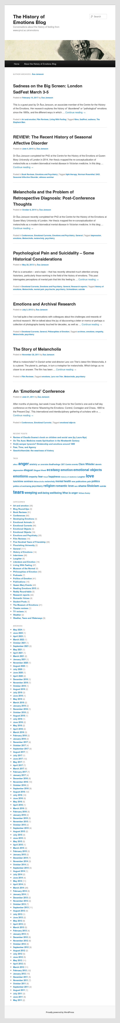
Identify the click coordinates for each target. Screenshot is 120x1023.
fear (40, 476)
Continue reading (75, 112)
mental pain (39, 289)
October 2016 (19, 785)
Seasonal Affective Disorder (25, 177)
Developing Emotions (23, 518)
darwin (98, 464)
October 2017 (19, 745)
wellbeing (56, 493)
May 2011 (17, 1000)
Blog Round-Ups (21, 508)
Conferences (27, 235)
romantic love (64, 486)
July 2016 (17, 794)
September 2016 (21, 788)
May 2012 (17, 960)
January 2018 (19, 738)
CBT (63, 464)
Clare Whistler (87, 464)
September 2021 (21, 646)
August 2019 (19, 689)
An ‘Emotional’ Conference (39, 391)
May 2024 (17, 629)
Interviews (18, 555)
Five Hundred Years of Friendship (29, 541)
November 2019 (20, 682)
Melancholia (27, 238)
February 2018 (20, 735)
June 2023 (18, 632)
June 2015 (18, 838)
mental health (63, 481)
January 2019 (19, 705)
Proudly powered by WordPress (60, 1012)
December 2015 (20, 818)
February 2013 (20, 930)
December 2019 (20, 679)
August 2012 (19, 950)
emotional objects (67, 422)
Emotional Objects (22, 528)
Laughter (81, 476)
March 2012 (18, 967)
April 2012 (18, 963)
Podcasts (17, 575)
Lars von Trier (57, 376)
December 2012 (20, 937)
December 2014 (20, 857)
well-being (43, 493)
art (39, 464)
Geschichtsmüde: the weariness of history (33, 450)
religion (49, 485)
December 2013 (20, 897)
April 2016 (18, 804)
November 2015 (20, 821)
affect (15, 464)
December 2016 (20, 778)
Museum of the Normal (24, 568)
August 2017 (19, 751)
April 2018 (18, 728)
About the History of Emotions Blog (40, 63)
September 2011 (21, 986)
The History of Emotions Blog (29, 19)
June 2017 (18, 758)
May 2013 (17, 920)
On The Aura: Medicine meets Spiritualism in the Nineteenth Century (46, 440)
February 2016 (20, 811)
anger (23, 463)
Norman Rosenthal (86, 174)
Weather (17, 614)
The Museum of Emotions (25, 604)
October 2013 (19, 904)
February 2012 (20, 970)
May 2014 (17, 880)
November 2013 (20, 900)
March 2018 (18, 732)
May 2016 (17, 801)
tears (18, 492)
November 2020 (20, 662)
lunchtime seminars (23, 481)
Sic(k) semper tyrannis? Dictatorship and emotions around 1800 (44, 443)
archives (81, 331)
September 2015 (21, 827)
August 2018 (19, 715)
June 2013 (18, 917)
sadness (92, 119)
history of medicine (69, 477)
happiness (54, 476)
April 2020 (18, 675)
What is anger (70, 493)
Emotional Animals (22, 522)
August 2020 (19, 665)
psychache (50, 289)
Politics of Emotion (22, 578)
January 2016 (19, 814)
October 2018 (19, 712)
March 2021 (18, 656)
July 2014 (17, 874)
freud (45, 477)
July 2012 (17, 953)
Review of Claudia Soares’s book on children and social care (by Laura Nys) (50, 437)
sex (76, 486)
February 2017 (20, 771)
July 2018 (17, 718)
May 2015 (17, 841)
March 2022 (18, 639)
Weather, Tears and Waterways (27, 617)
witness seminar (46, 177)
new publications (79, 481)
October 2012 (19, 943)
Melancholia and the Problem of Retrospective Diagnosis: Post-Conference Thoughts (54, 198)
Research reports (79, 286)
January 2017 (19, 775)
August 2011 (19, 990)
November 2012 (20, 940)
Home (16, 63)
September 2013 (21, 907)
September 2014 (21, 867)
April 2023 (18, 636)
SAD (98, 174)
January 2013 (19, 933)
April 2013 (18, 923)
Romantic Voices (21, 598)
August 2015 (19, 831)
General (79, 235)
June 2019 (18, 695)
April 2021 (18, 652)
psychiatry (50, 238)
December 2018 (20, 708)
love (90, 476)
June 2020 (18, 672)
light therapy (71, 174)
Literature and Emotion (24, 561)
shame (82, 486)
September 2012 (21, 947)
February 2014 (20, 890)
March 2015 (18, 847)
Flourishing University (24, 545)
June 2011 (18, 996)
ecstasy (53, 469)
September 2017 (21, 748)
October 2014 (19, 864)
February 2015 (20, 851)
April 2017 (18, 765)
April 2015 (18, 844)
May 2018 (17, 725)
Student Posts (20, 601)
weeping (31, 492)
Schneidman (72, 289)
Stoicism (93, 486)
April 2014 (18, 884)
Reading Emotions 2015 (24, 588)
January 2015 (19, 854)
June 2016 (18, 798)
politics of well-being (22, 486)
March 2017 (18, 768)
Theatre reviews (20, 608)
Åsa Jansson (38, 74)
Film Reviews (43, 119)
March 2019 (18, 702)
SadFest (83, 119)
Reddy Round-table (22, 591)
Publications (19, 581)
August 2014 (19, 871)
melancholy (39, 238)
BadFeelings (54, 464)
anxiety (33, 464)
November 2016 (20, 781)
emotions (17, 238)
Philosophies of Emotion (58, 331)
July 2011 (17, 993)
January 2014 (19, 894)
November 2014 (20, 861)
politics (96, 481)
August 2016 (19, 791)
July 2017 (17, 755)
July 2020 (17, 669)
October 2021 (19, 642)
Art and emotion (29, 119)
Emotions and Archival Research (44, 304)
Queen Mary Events (22, 584)
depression (96, 235)
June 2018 (18, 722)
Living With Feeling (58, 119)
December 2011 (20, 976)
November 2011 (20, 980)
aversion (44, 464)
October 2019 (19, 685)
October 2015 (19, 824)
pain (89, 481)
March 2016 (18, 808)
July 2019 (17, 692)
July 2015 (17, 834)
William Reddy (84, 493)
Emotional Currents (42, 235)
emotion (67, 469)
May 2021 (17, 649)
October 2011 (19, 983)
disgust (28, 470)
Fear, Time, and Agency (24, 447)
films (76, 119)
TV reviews (18, 611)
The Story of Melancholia (37, 349)
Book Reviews (28, 174)
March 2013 (18, 927)
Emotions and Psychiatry (46, 174)
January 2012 (19, 973)
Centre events (71, 464)
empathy (99, 331)
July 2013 (17, 914)
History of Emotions (22, 551)
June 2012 (18, 957)
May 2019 (17, 698)
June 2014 (18, 877)
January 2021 (19, 659)
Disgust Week (40, 470)
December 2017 (20, 742)
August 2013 (19, 910)
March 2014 (18, 887)
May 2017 (17, 761)
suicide (81, 289)
